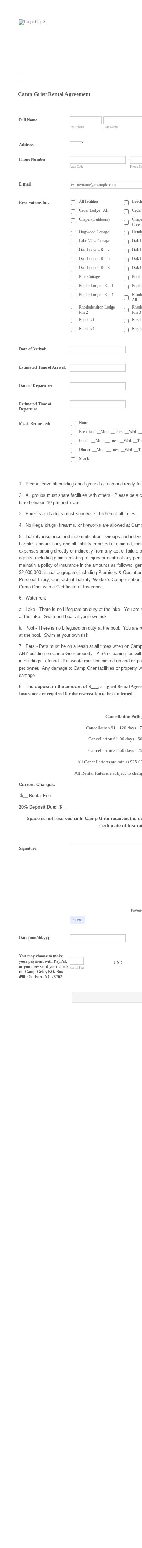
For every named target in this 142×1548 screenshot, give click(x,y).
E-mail (25, 184)
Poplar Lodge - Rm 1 (96, 285)
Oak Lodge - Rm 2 (94, 249)
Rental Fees (77, 967)
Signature (27, 848)
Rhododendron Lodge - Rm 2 (98, 310)
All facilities (89, 201)
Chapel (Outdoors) (94, 219)
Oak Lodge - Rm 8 (94, 267)
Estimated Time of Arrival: (42, 367)
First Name (77, 127)
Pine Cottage (89, 276)
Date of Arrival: (33, 349)
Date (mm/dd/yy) (34, 937)
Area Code (76, 166)
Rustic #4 (86, 328)
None (83, 422)
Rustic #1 (86, 319)
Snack (84, 458)
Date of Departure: (35, 385)
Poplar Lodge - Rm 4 (96, 294)
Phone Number (32, 159)
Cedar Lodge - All (93, 210)
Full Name (28, 119)
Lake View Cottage (94, 240)
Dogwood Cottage (94, 231)
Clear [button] (77, 919)
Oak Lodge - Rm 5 (94, 258)
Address (26, 144)
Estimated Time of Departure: (35, 407)
